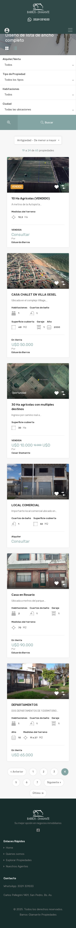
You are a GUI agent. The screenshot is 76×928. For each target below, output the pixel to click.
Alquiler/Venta (12, 59)
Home (9, 847)
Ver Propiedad (38, 185)
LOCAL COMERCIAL (25, 505)
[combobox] (38, 65)
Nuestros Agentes (17, 866)
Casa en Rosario (23, 594)
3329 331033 (41, 19)
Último (37, 793)
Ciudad (7, 103)
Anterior (18, 771)
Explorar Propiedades (19, 860)
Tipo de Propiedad (14, 74)
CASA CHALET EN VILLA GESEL (33, 294)
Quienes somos (15, 854)
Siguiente (53, 782)
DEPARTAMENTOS (24, 705)
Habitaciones (11, 89)
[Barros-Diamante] (38, 12)
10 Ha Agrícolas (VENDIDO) (30, 198)
